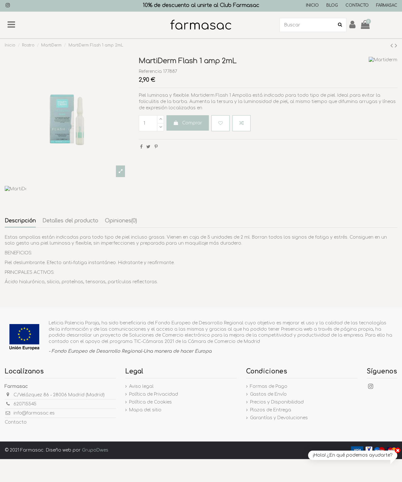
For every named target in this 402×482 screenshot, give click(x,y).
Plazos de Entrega (270, 410)
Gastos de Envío (268, 394)
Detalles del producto (70, 221)
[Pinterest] (156, 146)
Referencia (150, 71)
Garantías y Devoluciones (279, 417)
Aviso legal (141, 386)
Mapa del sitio (145, 410)
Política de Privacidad (153, 394)
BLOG (332, 5)
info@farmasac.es (34, 413)
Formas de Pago (268, 386)
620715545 (25, 404)
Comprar (192, 123)
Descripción (20, 221)
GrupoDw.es (95, 450)
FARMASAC (386, 5)
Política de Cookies (150, 402)
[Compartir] (141, 146)
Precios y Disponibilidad (277, 402)
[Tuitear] (148, 146)
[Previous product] (392, 45)
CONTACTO (357, 5)
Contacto (16, 422)
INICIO (312, 5)
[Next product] (396, 45)
